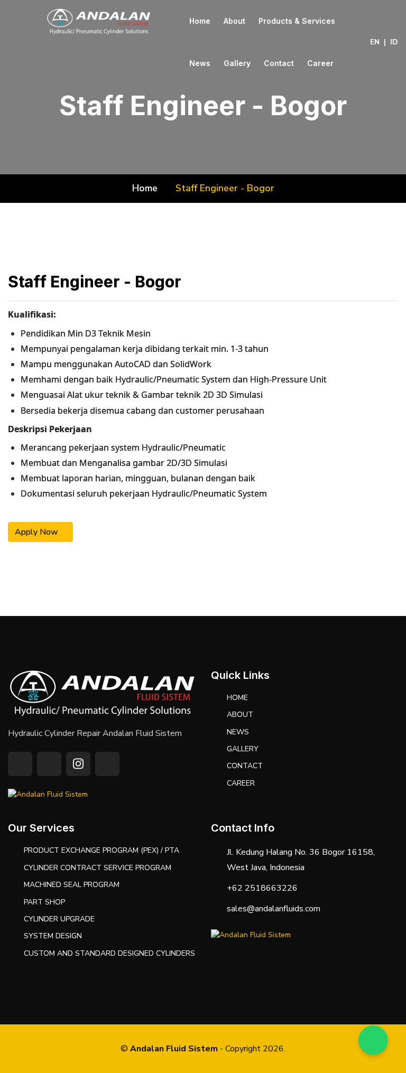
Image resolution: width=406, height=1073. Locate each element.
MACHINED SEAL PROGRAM (71, 885)
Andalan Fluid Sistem (174, 1049)
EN (375, 42)
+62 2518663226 (262, 888)
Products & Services (297, 20)
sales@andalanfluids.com (273, 909)
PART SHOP (44, 902)
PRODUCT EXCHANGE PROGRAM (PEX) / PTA (101, 850)
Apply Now (37, 532)
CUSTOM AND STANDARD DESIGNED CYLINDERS (109, 953)
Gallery (237, 63)
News (199, 63)
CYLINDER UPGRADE (59, 919)
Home (199, 20)
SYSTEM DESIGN (53, 936)
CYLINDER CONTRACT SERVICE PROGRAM (97, 868)
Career (320, 63)
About (234, 20)
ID (394, 42)
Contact (279, 63)
